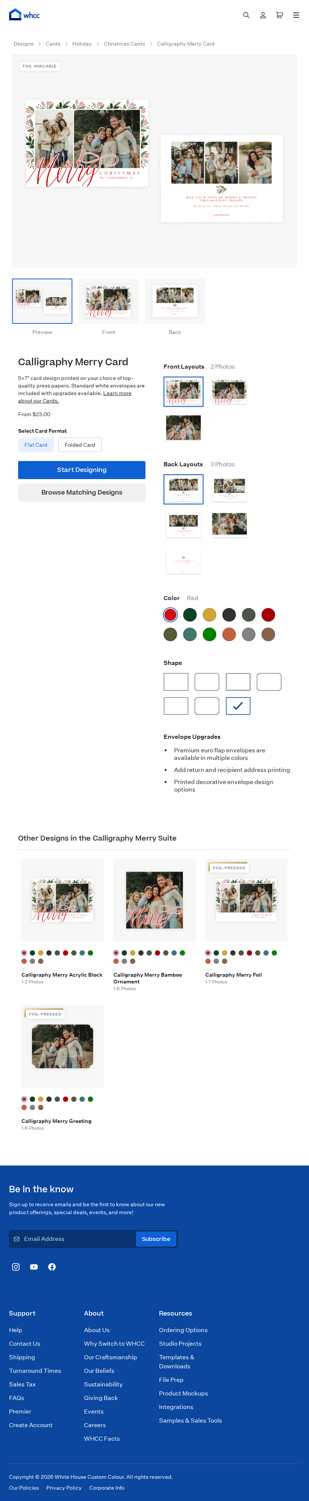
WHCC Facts (102, 1438)
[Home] (24, 14)
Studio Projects (180, 1343)
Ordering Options (183, 1330)
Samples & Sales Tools (190, 1420)
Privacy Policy (64, 1487)
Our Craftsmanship (110, 1357)
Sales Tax (22, 1384)
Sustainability (103, 1384)
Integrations (176, 1407)
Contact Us (24, 1343)
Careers (95, 1425)
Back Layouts (199, 464)
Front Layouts (199, 366)
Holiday (82, 43)
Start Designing (82, 470)
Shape (173, 662)
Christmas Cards (124, 43)
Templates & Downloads (176, 1362)
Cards (53, 43)
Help (15, 1330)
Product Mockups (183, 1393)
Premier (20, 1411)
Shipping (22, 1357)
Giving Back (101, 1397)
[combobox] (246, 15)
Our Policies (24, 1487)
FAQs (16, 1397)
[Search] (246, 15)
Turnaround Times (35, 1370)
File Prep (171, 1379)
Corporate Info (106, 1487)
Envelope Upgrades (192, 736)
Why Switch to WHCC (114, 1343)
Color (181, 598)
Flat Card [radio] (35, 444)
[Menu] (296, 15)
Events (94, 1411)
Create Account (31, 1425)
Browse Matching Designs (81, 492)
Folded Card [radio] (80, 444)
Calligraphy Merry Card (186, 43)
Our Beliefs (99, 1370)
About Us (97, 1330)
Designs (24, 43)
